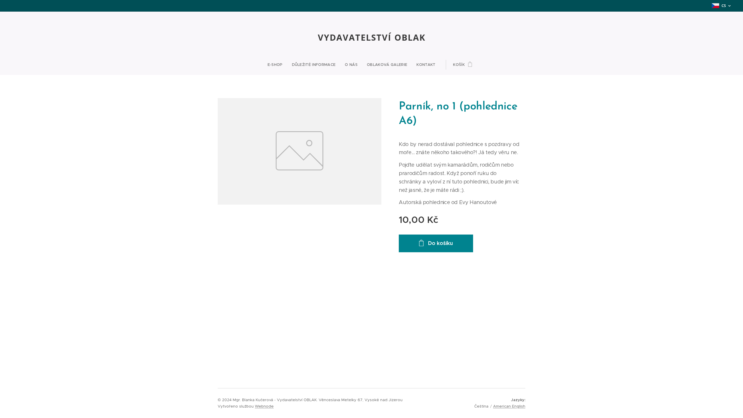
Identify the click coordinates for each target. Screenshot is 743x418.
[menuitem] (277, 64)
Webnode (264, 406)
